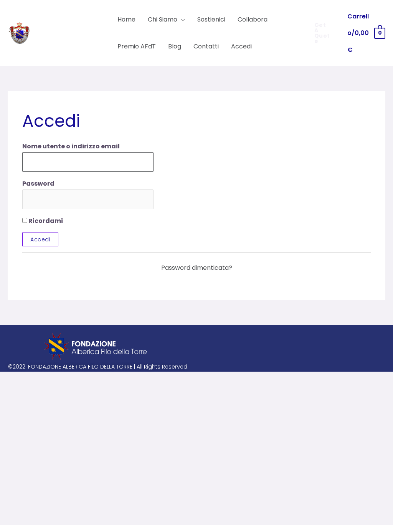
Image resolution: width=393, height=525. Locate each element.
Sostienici (211, 19)
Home (126, 19)
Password (38, 183)
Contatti (206, 46)
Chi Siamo (162, 19)
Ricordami (45, 220)
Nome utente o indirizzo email (71, 146)
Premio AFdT (136, 46)
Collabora (253, 19)
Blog (174, 46)
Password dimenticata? (196, 267)
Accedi (241, 46)
